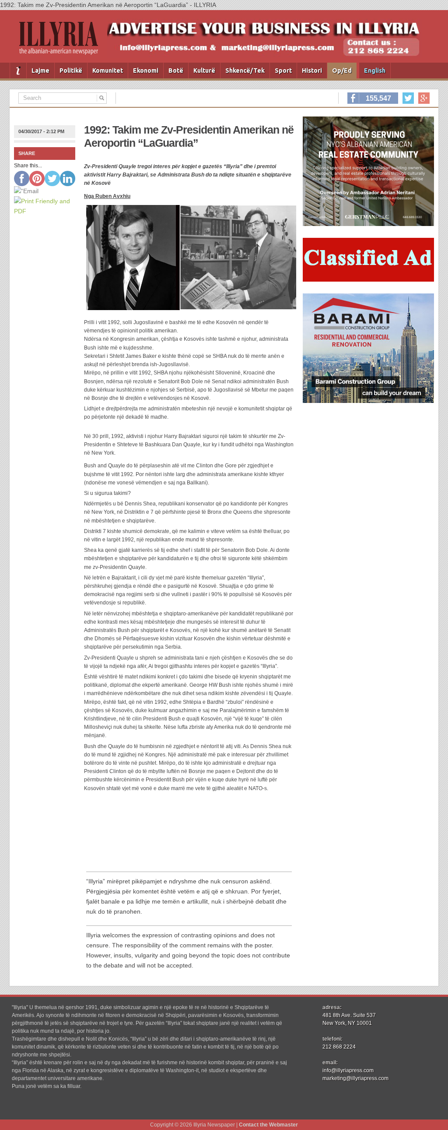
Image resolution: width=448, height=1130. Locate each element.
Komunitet (107, 70)
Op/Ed (342, 70)
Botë (175, 70)
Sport (283, 70)
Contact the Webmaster (268, 1125)
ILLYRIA (62, 42)
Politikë (71, 70)
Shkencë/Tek (245, 70)
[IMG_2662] (368, 223)
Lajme (40, 70)
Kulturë (204, 70)
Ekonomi (145, 70)
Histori (312, 70)
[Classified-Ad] (368, 279)
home (18, 70)
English (374, 70)
